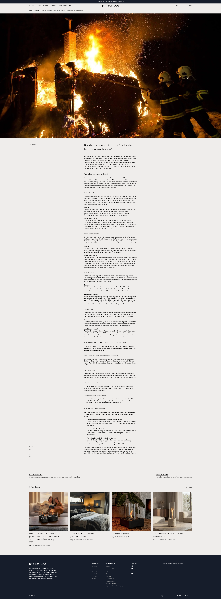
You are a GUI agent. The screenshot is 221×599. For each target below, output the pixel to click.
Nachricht (36, 10)
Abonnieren (189, 567)
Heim (30, 10)
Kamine (94, 569)
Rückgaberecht (110, 578)
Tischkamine (102, 302)
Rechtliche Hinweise (111, 583)
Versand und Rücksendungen (114, 569)
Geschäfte (108, 576)
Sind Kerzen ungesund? (120, 534)
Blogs (107, 573)
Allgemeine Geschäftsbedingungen (115, 586)
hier (92, 453)
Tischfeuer (94, 566)
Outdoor (94, 578)
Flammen (94, 571)
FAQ (107, 571)
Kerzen (93, 296)
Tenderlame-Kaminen (129, 453)
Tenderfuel (94, 576)
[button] (182, 6)
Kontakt (108, 566)
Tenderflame (37, 596)
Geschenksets (95, 573)
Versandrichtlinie (110, 581)
